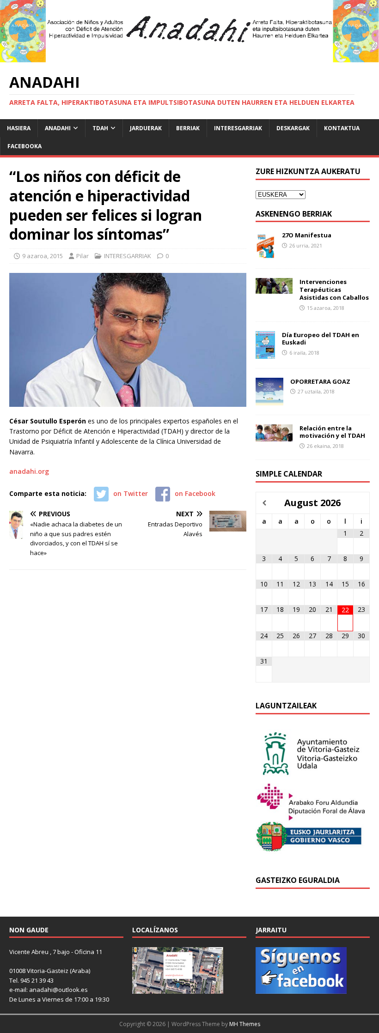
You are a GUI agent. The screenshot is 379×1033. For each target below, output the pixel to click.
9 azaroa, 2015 (42, 256)
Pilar (82, 256)
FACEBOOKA (24, 146)
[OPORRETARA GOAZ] (269, 399)
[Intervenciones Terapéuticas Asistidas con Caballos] (274, 288)
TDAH (100, 128)
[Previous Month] (264, 503)
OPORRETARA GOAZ (320, 381)
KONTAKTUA (342, 128)
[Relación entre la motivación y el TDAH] (274, 435)
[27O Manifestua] (265, 253)
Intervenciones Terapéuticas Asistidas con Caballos (334, 290)
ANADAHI (58, 128)
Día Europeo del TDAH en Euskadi (320, 339)
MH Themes (244, 1024)
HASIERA (19, 128)
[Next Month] (361, 503)
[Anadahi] (189, 57)
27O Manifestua (306, 235)
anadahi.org (29, 471)
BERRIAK (188, 128)
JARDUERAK (146, 128)
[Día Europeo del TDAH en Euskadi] (265, 353)
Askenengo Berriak (294, 214)
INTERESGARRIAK (238, 128)
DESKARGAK (293, 128)
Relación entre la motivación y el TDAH (332, 432)
